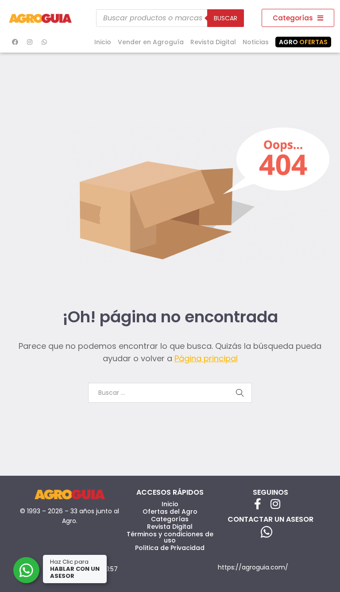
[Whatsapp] (44, 42)
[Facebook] (15, 42)
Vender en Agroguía (151, 42)
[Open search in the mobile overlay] (169, 18)
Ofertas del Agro (170, 511)
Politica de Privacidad (170, 547)
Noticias (256, 42)
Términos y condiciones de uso (170, 537)
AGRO (303, 42)
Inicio (102, 42)
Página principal (206, 358)
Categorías (170, 519)
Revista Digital (213, 42)
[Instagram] (29, 42)
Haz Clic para (75, 569)
